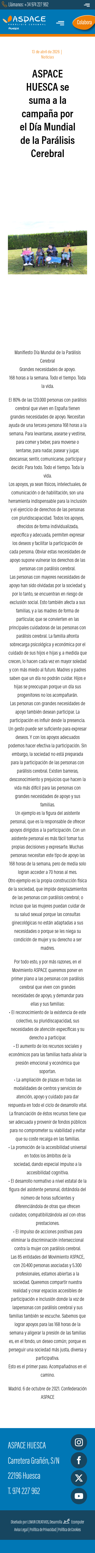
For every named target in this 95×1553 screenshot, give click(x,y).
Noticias (47, 57)
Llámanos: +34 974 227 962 (28, 5)
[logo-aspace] (25, 18)
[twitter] (79, 1478)
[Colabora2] (83, 16)
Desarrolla (56, 1522)
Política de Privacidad (43, 1530)
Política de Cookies (69, 1530)
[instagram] (79, 1442)
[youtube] (79, 1496)
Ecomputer (77, 1522)
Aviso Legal (21, 1530)
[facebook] (79, 1460)
